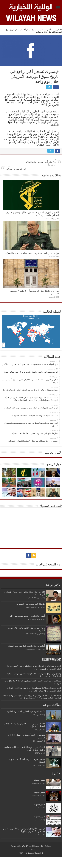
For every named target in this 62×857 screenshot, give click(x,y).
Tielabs (48, 846)
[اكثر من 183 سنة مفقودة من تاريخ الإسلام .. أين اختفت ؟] (53, 595)
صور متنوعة (39, 780)
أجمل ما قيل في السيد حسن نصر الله (27, 616)
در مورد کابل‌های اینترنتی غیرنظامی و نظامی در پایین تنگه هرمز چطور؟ (24, 830)
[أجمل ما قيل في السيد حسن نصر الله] (53, 620)
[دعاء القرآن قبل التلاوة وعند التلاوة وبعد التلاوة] (53, 634)
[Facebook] (28, 555)
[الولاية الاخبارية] (31, 7)
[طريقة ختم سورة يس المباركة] (53, 608)
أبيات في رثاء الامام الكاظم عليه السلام (26, 646)
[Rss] (33, 555)
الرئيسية (56, 30)
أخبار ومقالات (45, 30)
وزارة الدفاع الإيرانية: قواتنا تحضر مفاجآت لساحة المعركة (32, 253)
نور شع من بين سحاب (16, 168)
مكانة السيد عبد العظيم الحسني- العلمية (26, 711)
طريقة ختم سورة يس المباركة (30, 604)
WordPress (26, 846)
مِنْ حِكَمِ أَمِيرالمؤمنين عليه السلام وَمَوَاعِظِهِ (41, 162)
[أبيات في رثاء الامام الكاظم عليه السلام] (53, 650)
